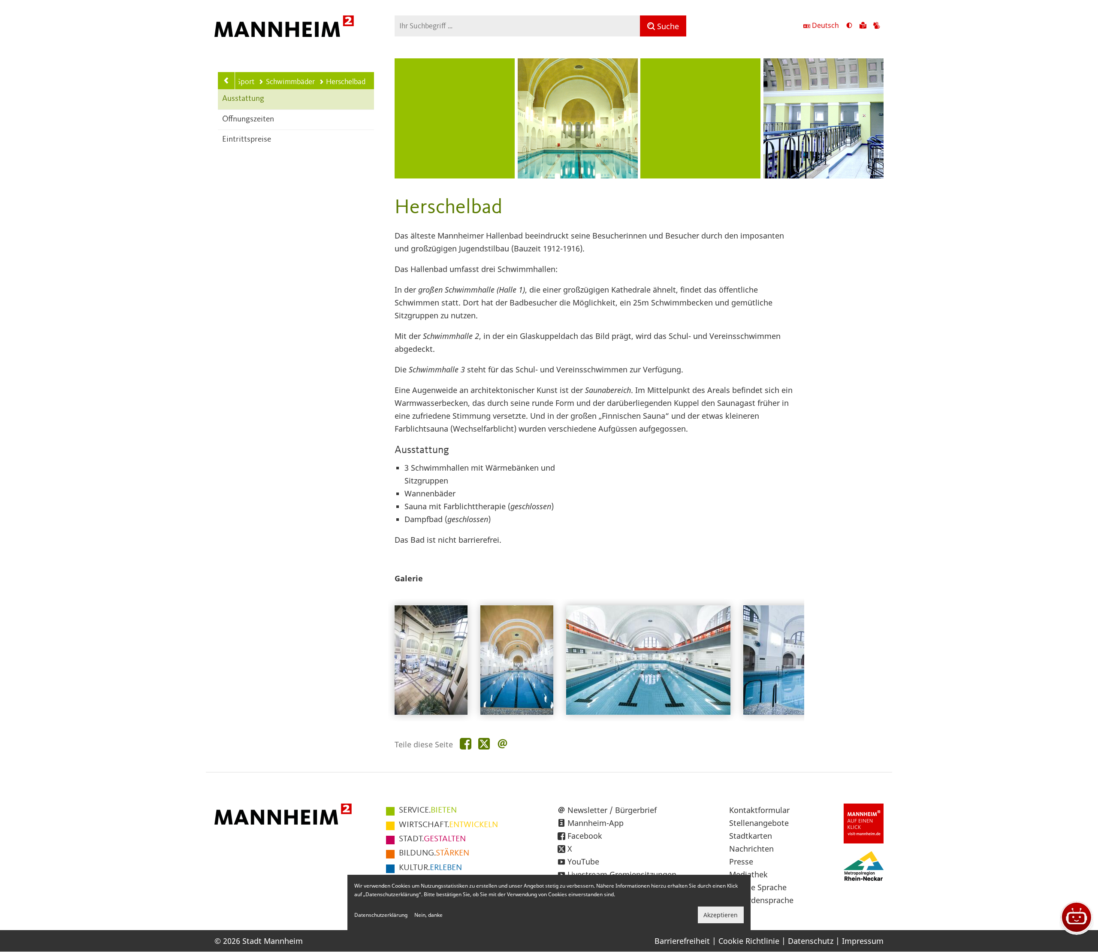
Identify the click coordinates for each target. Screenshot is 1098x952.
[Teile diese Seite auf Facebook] (465, 744)
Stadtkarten (750, 836)
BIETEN (428, 810)
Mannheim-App (595, 823)
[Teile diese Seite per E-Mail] (502, 744)
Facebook (584, 836)
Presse (741, 861)
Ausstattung (243, 99)
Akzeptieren (720, 915)
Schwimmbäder (290, 82)
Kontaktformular (759, 810)
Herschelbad (345, 82)
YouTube (583, 861)
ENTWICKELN (448, 825)
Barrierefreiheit (682, 941)
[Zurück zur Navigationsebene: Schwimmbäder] (226, 80)
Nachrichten (751, 848)
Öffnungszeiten (248, 119)
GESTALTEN (432, 839)
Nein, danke (428, 915)
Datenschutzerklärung (380, 915)
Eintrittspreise (246, 140)
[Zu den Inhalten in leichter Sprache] (863, 26)
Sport (245, 82)
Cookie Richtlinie (748, 941)
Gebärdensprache (761, 900)
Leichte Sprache (758, 887)
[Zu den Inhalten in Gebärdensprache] (876, 26)
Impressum (863, 941)
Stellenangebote (759, 823)
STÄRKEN (434, 853)
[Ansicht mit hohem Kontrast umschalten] (849, 26)
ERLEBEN (430, 868)
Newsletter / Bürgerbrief (612, 810)
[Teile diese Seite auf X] (484, 744)
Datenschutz (810, 941)
